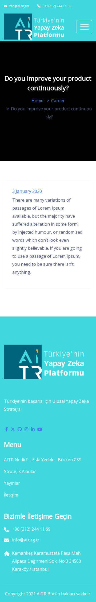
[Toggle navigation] (84, 26)
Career (58, 101)
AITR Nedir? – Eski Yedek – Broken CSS (42, 460)
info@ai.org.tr (19, 6)
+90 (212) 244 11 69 (56, 6)
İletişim (11, 495)
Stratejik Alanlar (20, 471)
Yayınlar (12, 483)
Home (37, 101)
